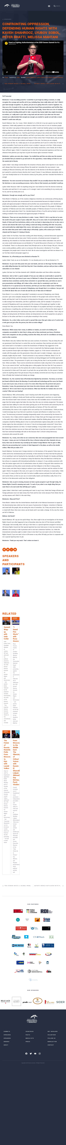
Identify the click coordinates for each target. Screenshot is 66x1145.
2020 (18, 77)
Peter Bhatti (48, 77)
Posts (28, 1035)
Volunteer (52, 1035)
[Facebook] (26, 1054)
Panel (6, 77)
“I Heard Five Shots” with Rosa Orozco (16, 634)
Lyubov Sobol (40, 77)
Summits (7, 1031)
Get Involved (53, 1031)
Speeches (7, 1035)
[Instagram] (40, 1054)
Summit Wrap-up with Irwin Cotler (7, 633)
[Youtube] (35, 1054)
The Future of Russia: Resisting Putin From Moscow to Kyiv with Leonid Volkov (7, 754)
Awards (6, 1041)
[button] (49, 6)
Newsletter (52, 1041)
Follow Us (52, 1038)
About (6, 1045)
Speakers (7, 1038)
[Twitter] (31, 1054)
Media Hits (30, 1038)
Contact (51, 1045)
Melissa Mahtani (58, 77)
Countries (30, 1031)
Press (28, 1041)
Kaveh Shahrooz (31, 77)
